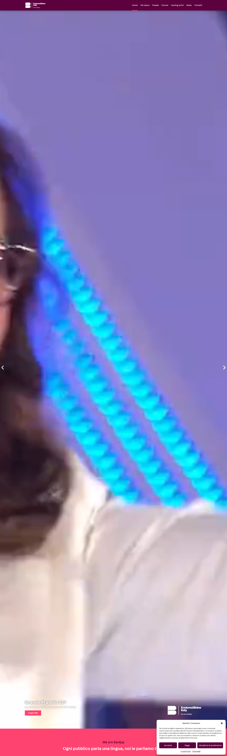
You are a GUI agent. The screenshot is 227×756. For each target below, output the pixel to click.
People (155, 5)
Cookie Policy (186, 751)
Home (135, 5)
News (189, 5)
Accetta (168, 745)
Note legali (196, 751)
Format (164, 5)
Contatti (198, 5)
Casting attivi (177, 5)
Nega (187, 745)
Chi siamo (145, 5)
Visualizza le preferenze (210, 745)
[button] (221, 723)
